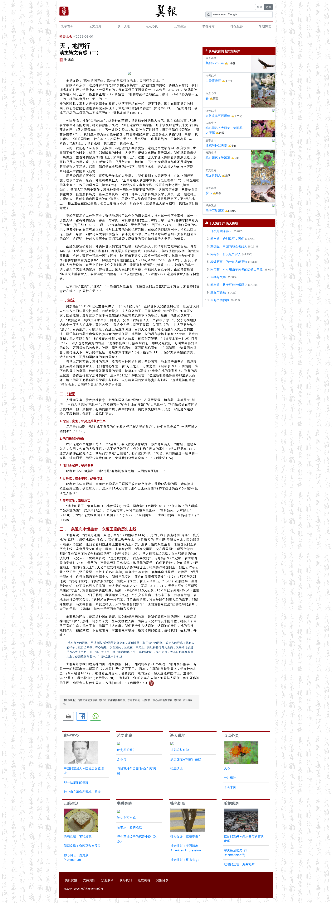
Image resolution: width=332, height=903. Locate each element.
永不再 (121, 759)
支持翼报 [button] (89, 880)
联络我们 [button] (126, 880)
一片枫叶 (230, 778)
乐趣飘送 (265, 26)
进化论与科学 (179, 750)
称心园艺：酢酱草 (218, 158)
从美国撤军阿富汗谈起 (185, 759)
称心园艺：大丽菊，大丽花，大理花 (226, 130)
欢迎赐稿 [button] (107, 880)
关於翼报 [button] (71, 880)
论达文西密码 (126, 818)
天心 (227, 768)
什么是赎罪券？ (221, 231)
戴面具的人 (213, 175)
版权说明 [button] (144, 880)
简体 (268, 7)
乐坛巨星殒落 (215, 211)
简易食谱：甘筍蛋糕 (77, 836)
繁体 (259, 7)
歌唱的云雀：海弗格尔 (239, 864)
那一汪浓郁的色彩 (76, 782)
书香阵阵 (208, 26)
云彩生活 (180, 26)
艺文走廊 (95, 26)
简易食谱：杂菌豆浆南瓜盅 (82, 846)
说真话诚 (176, 769)
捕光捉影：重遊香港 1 (185, 836)
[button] (68, 716)
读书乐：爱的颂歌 (129, 827)
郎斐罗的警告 (126, 750)
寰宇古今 (67, 26)
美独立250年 (215, 63)
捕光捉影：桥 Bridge (184, 860)
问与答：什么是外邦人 (225, 254)
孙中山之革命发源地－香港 (82, 792)
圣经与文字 (218, 277)
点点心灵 (152, 26)
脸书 (209, 193)
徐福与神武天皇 (216, 145)
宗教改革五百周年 (218, 116)
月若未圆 (230, 787)
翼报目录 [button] (162, 880)
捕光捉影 (237, 26)
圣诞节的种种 (219, 300)
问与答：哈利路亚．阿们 (227, 239)
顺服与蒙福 (218, 292)
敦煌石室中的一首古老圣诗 (228, 262)
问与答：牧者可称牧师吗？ (228, 285)
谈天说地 (123, 26)
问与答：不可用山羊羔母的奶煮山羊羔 (236, 269)
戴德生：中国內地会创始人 (228, 246)
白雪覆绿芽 (213, 81)
